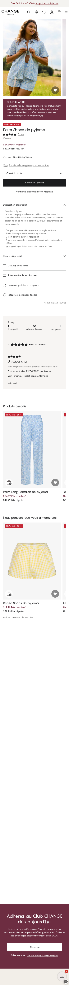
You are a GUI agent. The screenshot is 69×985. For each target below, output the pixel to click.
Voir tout (12, 383)
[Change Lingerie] (10, 12)
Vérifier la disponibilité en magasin (34, 191)
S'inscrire (35, 947)
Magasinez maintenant (47, 3)
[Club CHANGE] (52, 12)
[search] (29, 12)
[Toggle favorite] (55, 90)
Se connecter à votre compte (42, 955)
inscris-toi (30, 106)
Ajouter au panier (34, 182)
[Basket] (59, 12)
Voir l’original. (15, 376)
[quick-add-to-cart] (9, 482)
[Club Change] (44, 12)
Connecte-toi (14, 106)
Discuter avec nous (18, 265)
